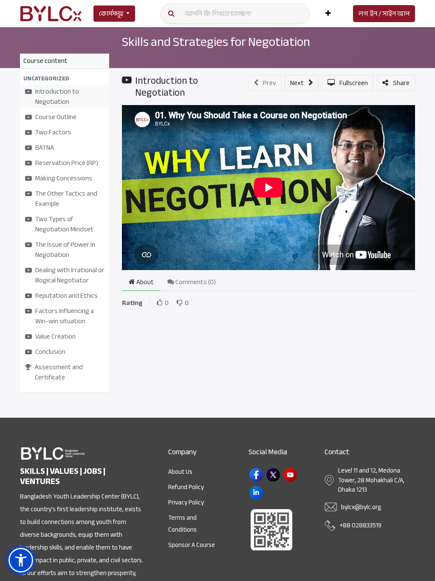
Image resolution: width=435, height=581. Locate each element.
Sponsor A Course (191, 545)
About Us (180, 472)
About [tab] (144, 282)
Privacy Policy (186, 502)
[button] (328, 13)
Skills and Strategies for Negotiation (216, 42)
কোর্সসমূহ (111, 13)
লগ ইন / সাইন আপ (384, 13)
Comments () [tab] (195, 282)
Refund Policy (186, 487)
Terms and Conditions (182, 523)
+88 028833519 (360, 525)
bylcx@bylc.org (361, 507)
